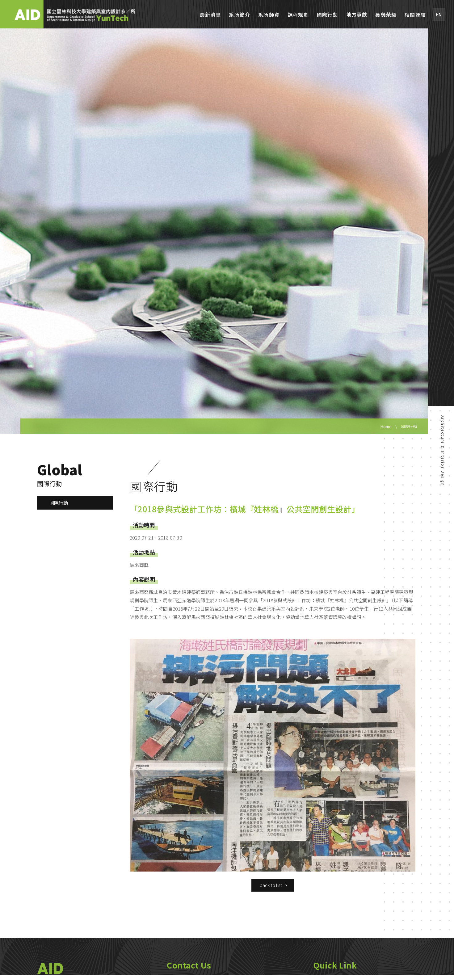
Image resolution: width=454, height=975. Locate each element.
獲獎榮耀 (386, 15)
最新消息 (210, 15)
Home (386, 426)
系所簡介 (239, 15)
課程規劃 (298, 15)
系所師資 (269, 15)
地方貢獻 (357, 15)
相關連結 (415, 15)
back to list (271, 885)
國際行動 (327, 15)
